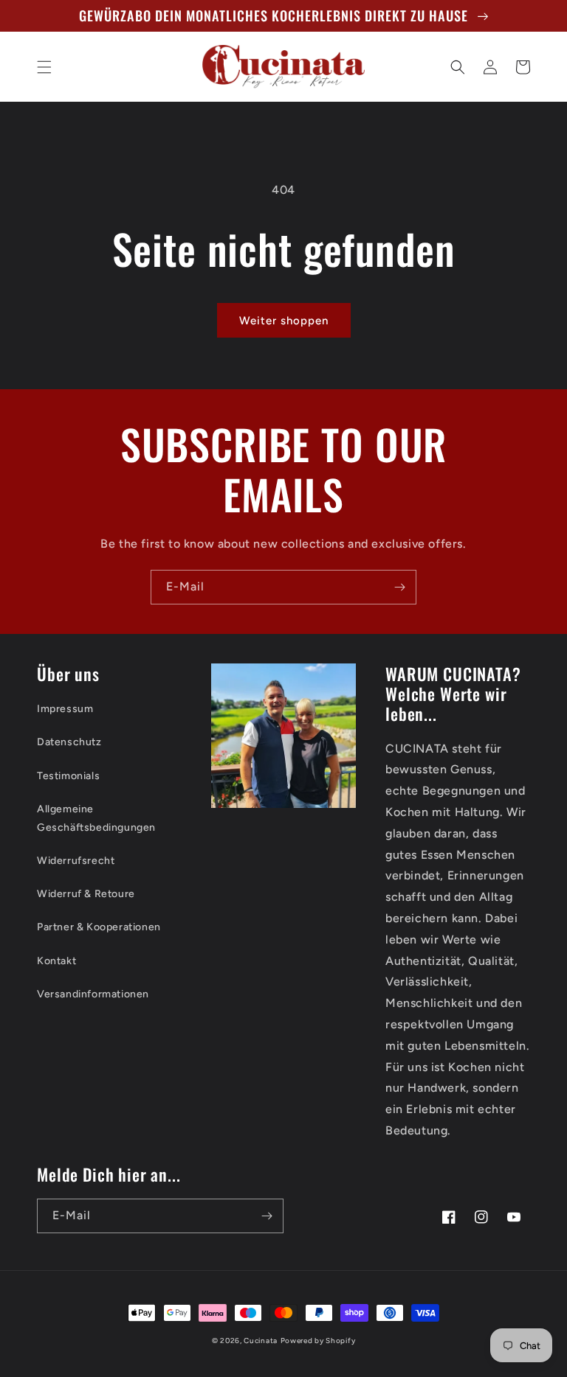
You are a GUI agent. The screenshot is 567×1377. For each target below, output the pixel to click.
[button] (44, 67)
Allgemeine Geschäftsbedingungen (96, 818)
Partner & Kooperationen (99, 927)
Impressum (65, 709)
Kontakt (56, 961)
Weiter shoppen (284, 320)
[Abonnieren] (399, 587)
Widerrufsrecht (75, 860)
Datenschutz (69, 742)
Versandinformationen (93, 994)
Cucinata (261, 1340)
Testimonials (68, 776)
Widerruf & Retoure (86, 894)
